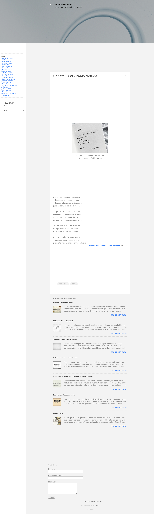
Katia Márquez (6, 71)
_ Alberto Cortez (6, 63)
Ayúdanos (4, 87)
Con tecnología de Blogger (91, 501)
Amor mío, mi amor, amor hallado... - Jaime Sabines (73, 376)
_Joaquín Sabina (6, 72)
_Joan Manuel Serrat (8, 79)
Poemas (74, 284)
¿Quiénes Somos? (7, 58)
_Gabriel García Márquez (9, 85)
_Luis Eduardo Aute (7, 74)
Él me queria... (58, 413)
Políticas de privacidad (8, 93)
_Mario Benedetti (6, 92)
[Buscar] (129, 5)
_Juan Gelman (6, 88)
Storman (96, 505)
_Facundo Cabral (6, 69)
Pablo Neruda (93, 246)
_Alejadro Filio (6, 61)
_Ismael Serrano (6, 68)
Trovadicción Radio (63, 4)
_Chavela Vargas (6, 66)
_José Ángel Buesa (7, 82)
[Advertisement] (90, 41)
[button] (125, 75)
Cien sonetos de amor (110, 246)
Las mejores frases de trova (64, 395)
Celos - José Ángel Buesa (63, 302)
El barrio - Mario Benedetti (63, 321)
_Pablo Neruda (6, 90)
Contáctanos (5, 95)
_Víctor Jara (5, 64)
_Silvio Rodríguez (7, 77)
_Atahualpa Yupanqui (8, 60)
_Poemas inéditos (7, 80)
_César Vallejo (6, 84)
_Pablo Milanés (6, 76)
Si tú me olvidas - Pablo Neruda (65, 339)
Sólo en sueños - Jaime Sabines (65, 358)
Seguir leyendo (119, 315)
